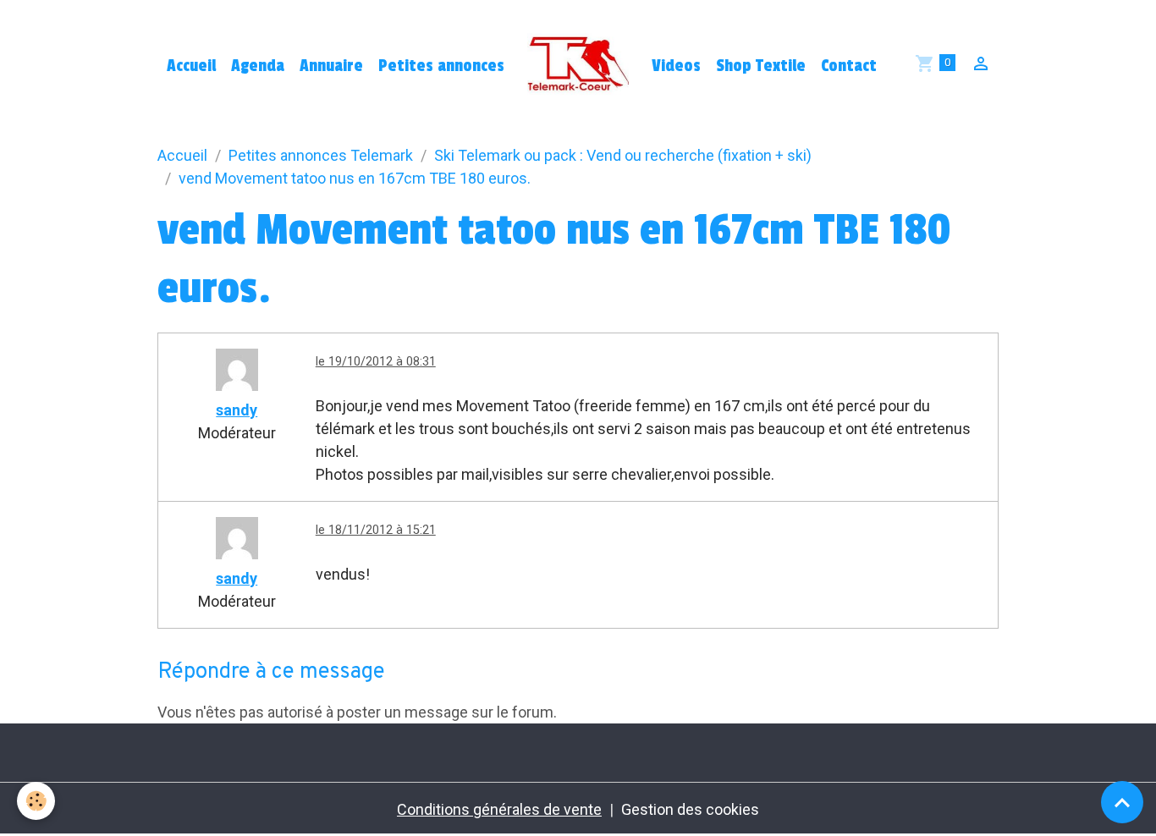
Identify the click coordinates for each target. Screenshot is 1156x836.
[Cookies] (36, 801)
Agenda (257, 66)
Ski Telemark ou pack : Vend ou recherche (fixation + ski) (623, 155)
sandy (236, 410)
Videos (676, 66)
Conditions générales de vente (499, 809)
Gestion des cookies (690, 809)
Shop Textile (761, 66)
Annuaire (331, 66)
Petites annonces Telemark (320, 155)
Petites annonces (441, 66)
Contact (849, 66)
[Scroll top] (1122, 802)
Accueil (191, 66)
